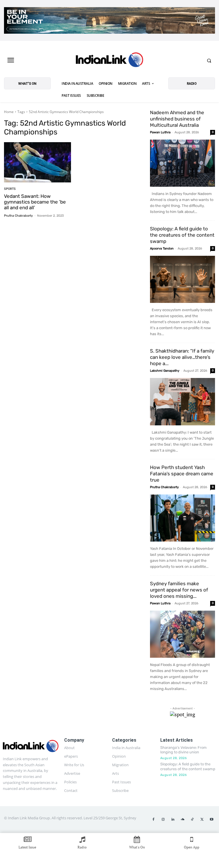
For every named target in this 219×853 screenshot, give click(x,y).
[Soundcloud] (182, 819)
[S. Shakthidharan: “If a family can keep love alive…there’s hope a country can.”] (182, 401)
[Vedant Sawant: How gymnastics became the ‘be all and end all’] (37, 162)
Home (9, 111)
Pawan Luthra (160, 132)
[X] (201, 819)
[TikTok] (192, 819)
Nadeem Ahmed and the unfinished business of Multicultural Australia (177, 119)
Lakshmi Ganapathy (164, 371)
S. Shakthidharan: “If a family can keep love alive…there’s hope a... (182, 357)
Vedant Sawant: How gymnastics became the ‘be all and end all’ (35, 202)
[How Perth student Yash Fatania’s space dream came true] (182, 518)
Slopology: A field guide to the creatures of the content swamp (182, 235)
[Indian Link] (109, 60)
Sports (10, 188)
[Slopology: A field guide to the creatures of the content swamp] (182, 279)
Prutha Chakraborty (18, 216)
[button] (209, 60)
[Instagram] (163, 819)
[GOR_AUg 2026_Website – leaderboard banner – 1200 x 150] (109, 20)
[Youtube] (211, 819)
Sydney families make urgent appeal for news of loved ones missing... (179, 590)
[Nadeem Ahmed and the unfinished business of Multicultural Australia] (182, 163)
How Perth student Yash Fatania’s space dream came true (181, 473)
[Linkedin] (172, 819)
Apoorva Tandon (162, 248)
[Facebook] (153, 819)
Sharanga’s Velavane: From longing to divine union (183, 750)
